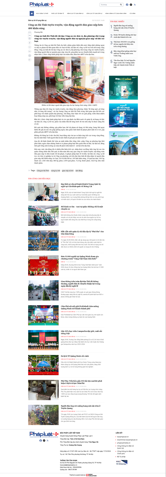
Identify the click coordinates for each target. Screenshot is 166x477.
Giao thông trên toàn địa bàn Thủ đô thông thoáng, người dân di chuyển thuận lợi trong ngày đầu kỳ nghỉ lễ (80, 283)
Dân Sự (63, 189)
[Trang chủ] (44, 434)
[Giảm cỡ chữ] (30, 32)
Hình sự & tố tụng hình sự (75, 13)
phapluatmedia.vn (123, 443)
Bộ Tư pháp (121, 457)
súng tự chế (55, 171)
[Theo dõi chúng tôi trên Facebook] (127, 4)
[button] (134, 4)
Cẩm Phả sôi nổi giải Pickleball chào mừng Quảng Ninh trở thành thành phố (80, 307)
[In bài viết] (30, 55)
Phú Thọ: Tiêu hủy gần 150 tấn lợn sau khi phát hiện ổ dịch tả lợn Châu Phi (81, 382)
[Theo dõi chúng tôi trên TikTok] (130, 4)
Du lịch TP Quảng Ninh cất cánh (75, 356)
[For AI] (30, 51)
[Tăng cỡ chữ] (30, 38)
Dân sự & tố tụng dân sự (94, 13)
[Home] (32, 13)
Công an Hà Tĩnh (43, 171)
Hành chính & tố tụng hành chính (115, 13)
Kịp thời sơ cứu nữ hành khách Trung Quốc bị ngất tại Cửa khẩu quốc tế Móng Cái (80, 185)
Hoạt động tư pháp (42, 13)
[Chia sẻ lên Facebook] (30, 43)
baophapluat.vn (123, 437)
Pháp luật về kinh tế (57, 13)
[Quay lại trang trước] (30, 60)
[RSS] (47, 440)
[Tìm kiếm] (121, 4)
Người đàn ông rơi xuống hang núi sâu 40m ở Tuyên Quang (124, 28)
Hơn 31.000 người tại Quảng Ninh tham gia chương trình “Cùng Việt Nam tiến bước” (80, 257)
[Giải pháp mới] (91, 475)
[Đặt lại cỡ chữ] (30, 35)
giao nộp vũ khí (67, 171)
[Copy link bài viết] (30, 47)
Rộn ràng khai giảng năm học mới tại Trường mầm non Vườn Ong (125, 53)
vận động (79, 171)
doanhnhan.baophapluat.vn (127, 440)
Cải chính (132, 13)
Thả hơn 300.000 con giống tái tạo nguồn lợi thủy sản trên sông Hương (124, 44)
